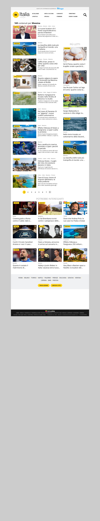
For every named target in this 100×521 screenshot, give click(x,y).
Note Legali (20, 314)
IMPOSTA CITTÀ (56, 285)
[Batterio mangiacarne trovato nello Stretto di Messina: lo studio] (24, 98)
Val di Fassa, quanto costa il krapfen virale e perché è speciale (74, 66)
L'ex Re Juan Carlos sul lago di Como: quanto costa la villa (74, 89)
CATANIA (43, 280)
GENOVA (71, 278)
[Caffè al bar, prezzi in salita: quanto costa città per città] (24, 65)
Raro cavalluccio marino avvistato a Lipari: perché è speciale (48, 146)
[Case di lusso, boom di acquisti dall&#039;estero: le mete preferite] (24, 181)
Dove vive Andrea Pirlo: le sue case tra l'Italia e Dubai (74, 219)
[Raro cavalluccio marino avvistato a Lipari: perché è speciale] (24, 148)
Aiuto (44, 314)
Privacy (25, 314)
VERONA (78, 278)
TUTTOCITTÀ (56, 312)
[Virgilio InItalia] (21, 15)
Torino (65, 216)
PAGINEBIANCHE (49, 312)
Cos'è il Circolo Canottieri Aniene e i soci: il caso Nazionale (23, 244)
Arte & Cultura (17, 76)
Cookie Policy (30, 314)
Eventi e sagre (73, 16)
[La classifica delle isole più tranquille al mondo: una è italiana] (24, 48)
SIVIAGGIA (64, 312)
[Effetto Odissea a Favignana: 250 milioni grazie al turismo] (75, 231)
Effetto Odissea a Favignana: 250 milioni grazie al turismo (72, 244)
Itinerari (59, 16)
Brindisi (15, 263)
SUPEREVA (81, 312)
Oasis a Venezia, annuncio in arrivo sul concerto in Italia (48, 244)
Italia (49, 26)
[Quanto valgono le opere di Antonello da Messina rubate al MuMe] (24, 81)
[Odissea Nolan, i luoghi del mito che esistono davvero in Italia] (24, 164)
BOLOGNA (62, 278)
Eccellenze (35, 13)
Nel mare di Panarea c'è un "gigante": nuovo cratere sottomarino (47, 113)
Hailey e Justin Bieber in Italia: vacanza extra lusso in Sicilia (48, 267)
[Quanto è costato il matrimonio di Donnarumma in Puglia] (25, 255)
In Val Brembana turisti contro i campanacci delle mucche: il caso (48, 220)
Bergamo (40, 216)
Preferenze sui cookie (38, 314)
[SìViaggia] (60, 9)
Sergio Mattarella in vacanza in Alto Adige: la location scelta (72, 113)
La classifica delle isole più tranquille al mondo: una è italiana (48, 47)
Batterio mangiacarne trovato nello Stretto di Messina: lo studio (47, 97)
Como (53, 26)
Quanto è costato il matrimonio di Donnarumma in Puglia (22, 267)
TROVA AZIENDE (43, 285)
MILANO (27, 278)
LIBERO (17, 312)
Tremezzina (66, 85)
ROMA (21, 278)
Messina (40, 26)
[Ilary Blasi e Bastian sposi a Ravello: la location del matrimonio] (75, 255)
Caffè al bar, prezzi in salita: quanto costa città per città (47, 63)
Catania (40, 158)
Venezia (40, 239)
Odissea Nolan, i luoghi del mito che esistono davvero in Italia (47, 163)
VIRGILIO (22, 312)
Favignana (66, 239)
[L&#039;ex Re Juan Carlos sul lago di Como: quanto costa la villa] (75, 77)
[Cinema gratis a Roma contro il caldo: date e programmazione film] (25, 208)
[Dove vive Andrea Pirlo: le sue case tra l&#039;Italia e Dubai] (75, 208)
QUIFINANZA (70, 312)
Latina (44, 158)
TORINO (33, 278)
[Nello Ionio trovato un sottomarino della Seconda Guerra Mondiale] (75, 124)
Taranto (65, 132)
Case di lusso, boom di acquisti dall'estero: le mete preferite (47, 179)
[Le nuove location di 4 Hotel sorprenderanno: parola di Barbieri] (24, 32)
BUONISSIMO (76, 312)
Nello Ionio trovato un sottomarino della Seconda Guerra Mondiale (74, 136)
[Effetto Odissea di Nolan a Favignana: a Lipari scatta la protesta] (24, 131)
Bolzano (40, 59)
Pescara (45, 59)
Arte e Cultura (49, 13)
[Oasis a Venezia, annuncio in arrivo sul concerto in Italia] (50, 231)
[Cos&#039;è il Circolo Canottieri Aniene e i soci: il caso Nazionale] (25, 231)
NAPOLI (40, 278)
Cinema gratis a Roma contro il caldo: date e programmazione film (21, 220)
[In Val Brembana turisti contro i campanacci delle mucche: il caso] (50, 208)
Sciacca (40, 263)
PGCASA (43, 312)
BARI (49, 280)
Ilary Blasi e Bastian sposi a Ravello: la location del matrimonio (74, 267)
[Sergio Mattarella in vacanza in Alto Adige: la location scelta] (75, 100)
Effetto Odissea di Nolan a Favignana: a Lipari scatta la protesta (48, 130)
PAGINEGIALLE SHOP (36, 312)
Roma (14, 216)
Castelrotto (66, 108)
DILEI (60, 312)
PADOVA (55, 280)
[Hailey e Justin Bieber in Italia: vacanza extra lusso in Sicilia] (50, 255)
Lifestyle (35, 16)
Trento (65, 61)
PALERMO (48, 278)
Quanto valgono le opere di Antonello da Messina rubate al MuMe (48, 80)
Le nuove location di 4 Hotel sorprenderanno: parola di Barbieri (47, 30)
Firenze (53, 175)
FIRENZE (55, 278)
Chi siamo (16, 314)
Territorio (72, 13)
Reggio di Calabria (52, 92)
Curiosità (60, 13)
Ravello (65, 263)
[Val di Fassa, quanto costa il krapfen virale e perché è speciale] (75, 53)
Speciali (46, 16)
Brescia (45, 26)
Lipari (39, 109)
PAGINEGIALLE (27, 312)
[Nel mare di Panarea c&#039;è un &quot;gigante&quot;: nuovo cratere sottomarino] (24, 115)
